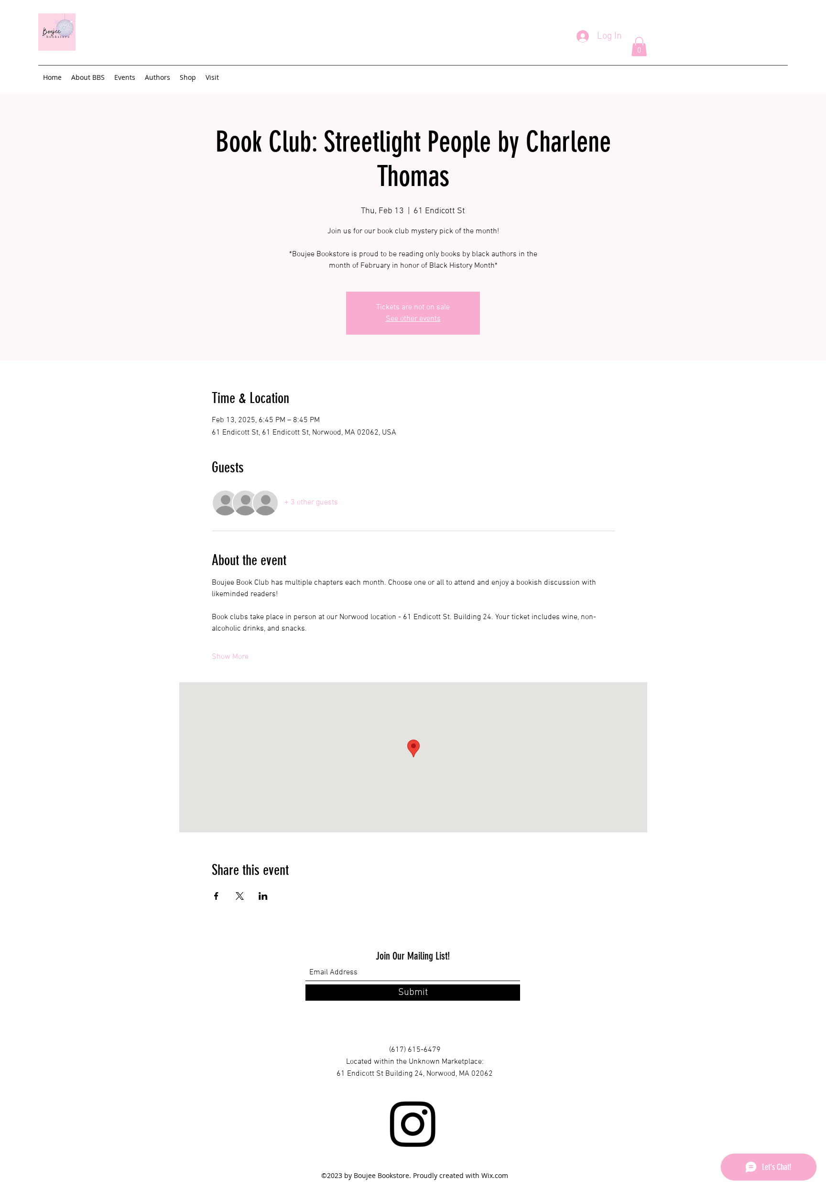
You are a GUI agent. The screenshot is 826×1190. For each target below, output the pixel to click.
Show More (230, 657)
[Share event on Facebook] (216, 896)
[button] (639, 46)
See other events (413, 319)
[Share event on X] (239, 896)
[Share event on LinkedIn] (263, 896)
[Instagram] (412, 1124)
